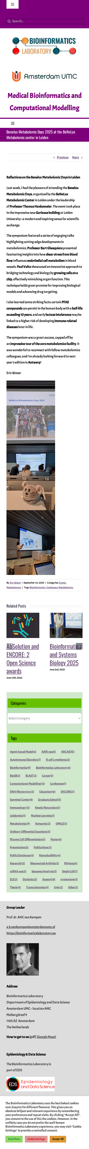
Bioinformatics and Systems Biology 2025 (65, 654)
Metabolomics (13, 587)
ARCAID (68, 752)
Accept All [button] (58, 1139)
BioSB (15, 776)
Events (62, 582)
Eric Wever (15, 582)
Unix (58, 887)
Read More (14, 1139)
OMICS (61, 823)
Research (17, 863)
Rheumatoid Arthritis (44, 863)
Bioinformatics (37, 587)
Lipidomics (18, 815)
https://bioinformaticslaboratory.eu (31, 933)
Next (75, 157)
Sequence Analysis (44, 871)
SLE (13, 879)
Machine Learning (43, 815)
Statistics (30, 879)
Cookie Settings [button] (36, 1139)
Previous (62, 157)
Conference (52, 587)
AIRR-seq (48, 752)
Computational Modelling (27, 784)
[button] (9, 646)
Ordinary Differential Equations (30, 831)
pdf (32, 1037)
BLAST (31, 776)
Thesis (15, 887)
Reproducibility (50, 855)
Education (47, 792)
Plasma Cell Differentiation (27, 839)
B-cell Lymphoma (58, 760)
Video (73, 887)
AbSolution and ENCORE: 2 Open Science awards (22, 658)
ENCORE (68, 792)
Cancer (47, 776)
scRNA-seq (18, 871)
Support (48, 879)
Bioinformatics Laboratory (53, 768)
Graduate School (49, 799)
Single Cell (70, 871)
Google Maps (46, 1037)
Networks (43, 823)
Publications (43, 847)
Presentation (19, 847)
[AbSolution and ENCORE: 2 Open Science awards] (22, 615)
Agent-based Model (23, 752)
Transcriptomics (37, 887)
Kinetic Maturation (47, 807)
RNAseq (71, 863)
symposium (69, 879)
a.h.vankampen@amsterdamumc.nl (30, 927)
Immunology (20, 807)
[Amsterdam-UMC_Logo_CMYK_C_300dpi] (44, 72)
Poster (56, 839)
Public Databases (22, 855)
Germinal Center (21, 799)
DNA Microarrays (22, 792)
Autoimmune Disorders (25, 760)
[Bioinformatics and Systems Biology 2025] (66, 615)
